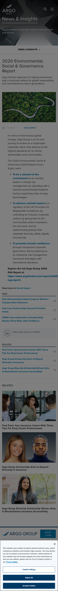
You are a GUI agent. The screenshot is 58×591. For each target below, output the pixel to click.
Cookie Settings (29, 569)
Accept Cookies (29, 585)
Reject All (29, 577)
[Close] (55, 544)
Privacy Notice (12, 562)
